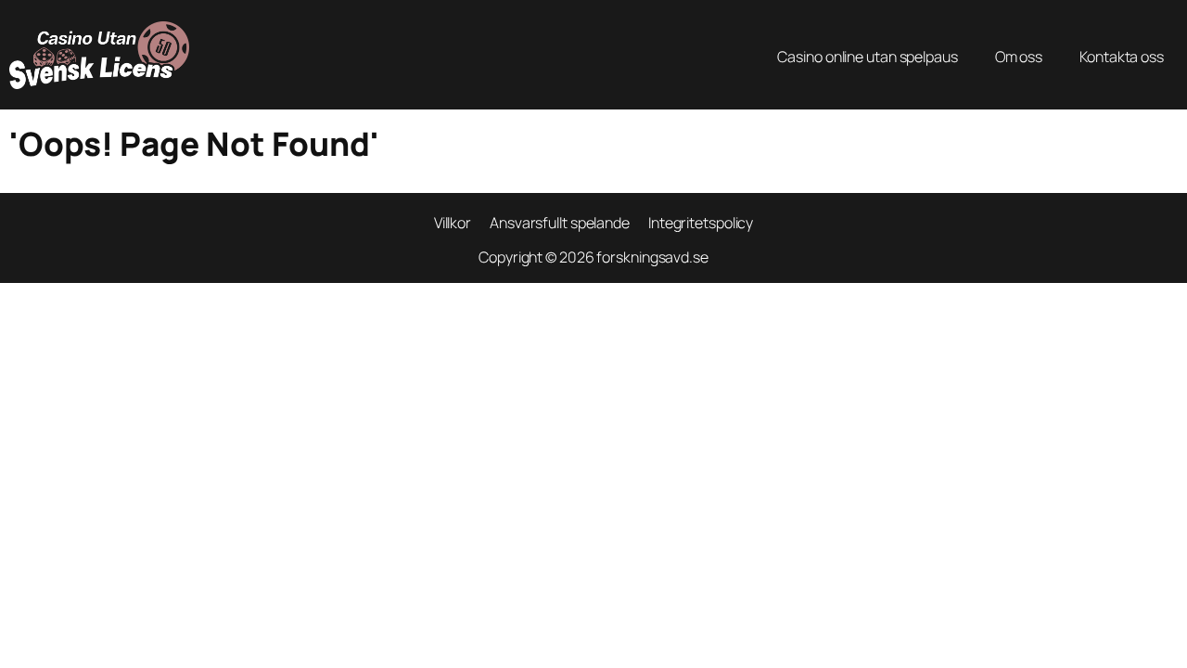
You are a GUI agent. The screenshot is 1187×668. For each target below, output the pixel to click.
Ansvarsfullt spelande (560, 222)
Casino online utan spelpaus (867, 56)
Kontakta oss (1121, 56)
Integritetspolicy (700, 222)
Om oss (1018, 56)
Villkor (452, 222)
